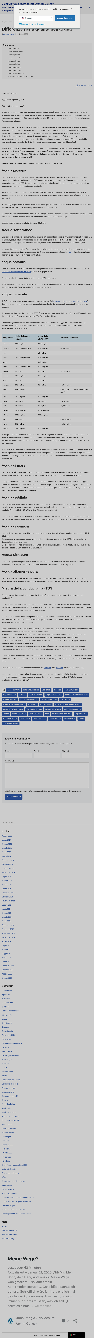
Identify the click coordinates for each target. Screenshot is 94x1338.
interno (4, 1076)
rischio (70, 252)
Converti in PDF (85, 85)
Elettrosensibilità (8, 1035)
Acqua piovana (14, 48)
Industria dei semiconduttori (76, 695)
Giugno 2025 (7, 881)
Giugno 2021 (7, 978)
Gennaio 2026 (7, 864)
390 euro (47, 668)
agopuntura (6, 995)
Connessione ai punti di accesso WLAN (18, 1197)
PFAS (47, 714)
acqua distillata (9, 695)
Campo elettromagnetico (12, 1043)
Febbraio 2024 (8, 925)
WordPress (55, 1336)
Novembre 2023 (8, 933)
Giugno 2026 (7, 844)
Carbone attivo (13, 690)
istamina (5, 1064)
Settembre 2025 (8, 872)
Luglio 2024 (6, 909)
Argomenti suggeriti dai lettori (13, 1181)
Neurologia (6, 1137)
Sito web (65, 751)
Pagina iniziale (7, 22)
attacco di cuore (10, 699)
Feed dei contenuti (9, 1230)
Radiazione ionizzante (11, 1080)
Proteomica (6, 1157)
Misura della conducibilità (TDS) (21, 76)
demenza (5, 1027)
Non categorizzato (9, 1193)
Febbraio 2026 (8, 860)
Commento (10, 761)
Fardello (57, 690)
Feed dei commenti (9, 1234)
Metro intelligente (9, 1169)
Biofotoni (5, 1007)
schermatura (7, 991)
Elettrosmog (6, 1039)
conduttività (65, 699)
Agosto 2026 (7, 836)
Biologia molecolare (72, 709)
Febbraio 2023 (8, 966)
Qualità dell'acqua (10, 723)
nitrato (6, 714)
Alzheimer (46, 690)
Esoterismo (6, 1047)
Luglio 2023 (6, 945)
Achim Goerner (8, 34)
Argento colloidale (9, 1088)
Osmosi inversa (55, 719)
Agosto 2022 (7, 974)
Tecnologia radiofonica (11, 1055)
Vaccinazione (7, 1072)
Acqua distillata (14, 64)
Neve (36, 1336)
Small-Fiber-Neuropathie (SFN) (14, 1165)
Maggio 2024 (7, 917)
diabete (22, 695)
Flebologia (6, 1149)
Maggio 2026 (7, 848)
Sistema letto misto (34, 709)
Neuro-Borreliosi (8, 1133)
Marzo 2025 (6, 889)
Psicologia (6, 1161)
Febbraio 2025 (8, 893)
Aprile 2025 (6, 885)
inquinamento (69, 719)
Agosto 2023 (7, 941)
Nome (8, 751)
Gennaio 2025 (7, 897)
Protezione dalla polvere (12, 1173)
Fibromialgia (7, 1051)
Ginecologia (7, 1059)
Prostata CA (7, 1153)
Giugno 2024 (7, 913)
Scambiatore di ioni (49, 699)
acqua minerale (15, 58)
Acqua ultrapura (15, 70)
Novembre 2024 (8, 901)
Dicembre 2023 (8, 929)
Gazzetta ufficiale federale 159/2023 (16, 272)
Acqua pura (25, 719)
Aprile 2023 (6, 958)
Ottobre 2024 (7, 905)
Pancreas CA (7, 1145)
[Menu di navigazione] (89, 7)
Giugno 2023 (7, 949)
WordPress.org (8, 1239)
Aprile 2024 (6, 921)
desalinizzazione (35, 695)
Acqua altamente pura (17, 73)
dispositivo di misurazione (13, 709)
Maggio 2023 (7, 954)
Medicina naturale (9, 1129)
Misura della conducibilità (14, 704)
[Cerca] (89, 822)
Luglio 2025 (6, 877)
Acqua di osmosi (15, 67)
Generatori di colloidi (10, 1084)
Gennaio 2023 (7, 970)
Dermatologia (7, 1031)
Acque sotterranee (16, 52)
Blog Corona (7, 1023)
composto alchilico (31, 690)
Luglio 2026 (6, 840)
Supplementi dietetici (10, 1120)
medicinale (32, 704)
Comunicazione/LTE (10, 1096)
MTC (4, 1177)
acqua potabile (14, 55)
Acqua (81, 719)
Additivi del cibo (8, 1104)
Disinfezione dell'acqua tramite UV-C (17, 1201)
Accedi (4, 1226)
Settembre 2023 (8, 937)
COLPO (5, 1068)
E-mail (37, 751)
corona (4, 1019)
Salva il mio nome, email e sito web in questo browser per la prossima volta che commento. (44, 791)
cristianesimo (7, 1015)
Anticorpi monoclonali (10, 1116)
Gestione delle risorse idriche (13, 1210)
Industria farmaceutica (61, 714)
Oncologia (6, 1141)
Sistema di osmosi (19, 714)
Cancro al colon (71, 690)
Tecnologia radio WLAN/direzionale (16, 1214)
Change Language (65, 18)
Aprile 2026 (6, 852)
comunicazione (8, 1092)
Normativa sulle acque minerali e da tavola (70, 301)
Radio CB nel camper (10, 1011)
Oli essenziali (7, 1003)
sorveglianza (7, 1185)
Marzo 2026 (6, 856)
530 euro (59, 668)
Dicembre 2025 (8, 868)
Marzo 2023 (6, 962)
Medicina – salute (9, 1112)
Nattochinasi (7, 1124)
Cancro (5, 1100)
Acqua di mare (14, 61)
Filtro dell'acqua (8, 1206)
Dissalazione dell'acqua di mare (68, 704)
